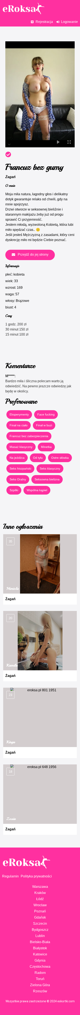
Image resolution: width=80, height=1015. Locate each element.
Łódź (40, 899)
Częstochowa (40, 966)
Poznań (40, 911)
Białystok (40, 948)
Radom (40, 973)
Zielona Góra (40, 985)
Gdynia (40, 960)
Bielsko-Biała (40, 942)
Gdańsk (40, 917)
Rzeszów (40, 991)
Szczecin (40, 923)
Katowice (40, 954)
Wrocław (40, 905)
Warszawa (40, 886)
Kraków (40, 893)
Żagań (10, 177)
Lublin (40, 936)
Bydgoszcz (40, 929)
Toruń (40, 979)
